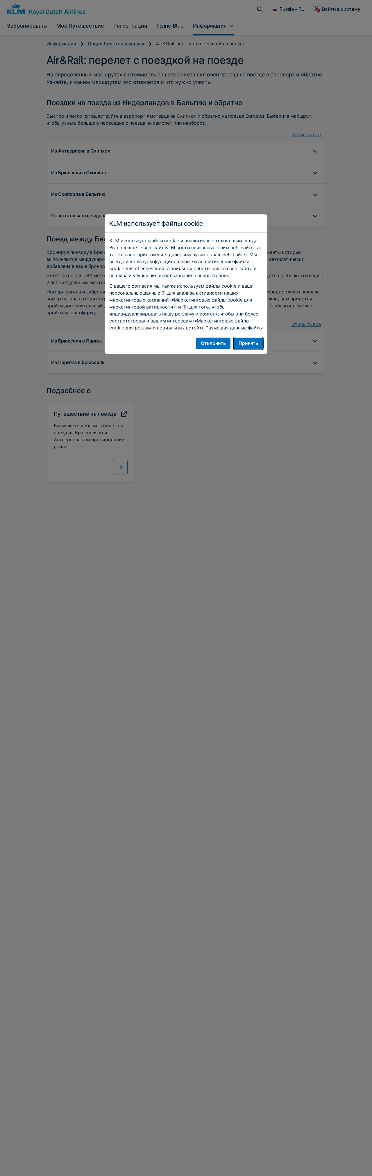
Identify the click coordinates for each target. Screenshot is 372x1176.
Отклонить (213, 343)
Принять (248, 343)
